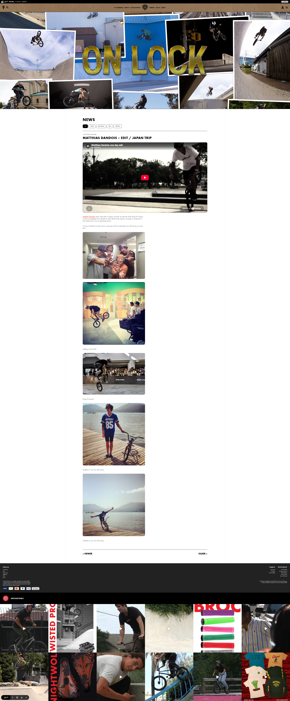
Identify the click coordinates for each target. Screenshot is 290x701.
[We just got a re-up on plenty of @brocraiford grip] (217, 628)
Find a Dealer (284, 569)
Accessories (135, 7)
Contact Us (273, 569)
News (163, 7)
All (85, 126)
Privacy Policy (284, 574)
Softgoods (5, 574)
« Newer (87, 553)
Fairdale (267, 582)
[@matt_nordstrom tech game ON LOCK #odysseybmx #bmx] (121, 628)
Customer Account (283, 571)
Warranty (273, 571)
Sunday (263, 582)
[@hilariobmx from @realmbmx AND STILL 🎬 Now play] (266, 628)
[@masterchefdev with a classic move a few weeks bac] (24, 677)
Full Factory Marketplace (265, 581)
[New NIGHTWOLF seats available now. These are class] (72, 677)
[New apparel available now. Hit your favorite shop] (266, 677)
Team (158, 7)
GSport (272, 582)
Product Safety (272, 572)
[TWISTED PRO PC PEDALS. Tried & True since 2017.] (72, 628)
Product (117, 126)
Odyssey (6, 567)
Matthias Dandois (89, 217)
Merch (152, 7)
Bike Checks (101, 126)
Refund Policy (284, 572)
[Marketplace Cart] (286, 7)
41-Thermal (118, 7)
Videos (92, 126)
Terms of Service (283, 576)
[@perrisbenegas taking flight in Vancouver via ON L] (217, 677)
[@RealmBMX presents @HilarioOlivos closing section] (169, 677)
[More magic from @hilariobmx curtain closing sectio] (121, 677)
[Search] (7, 7)
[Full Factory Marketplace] (2, 1)
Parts (127, 7)
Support (284, 1)
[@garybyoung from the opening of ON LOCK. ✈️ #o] (24, 628)
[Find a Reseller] (3, 7)
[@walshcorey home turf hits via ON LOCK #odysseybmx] (169, 628)
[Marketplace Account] (282, 7)
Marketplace (282, 567)
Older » (202, 553)
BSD (286, 582)
